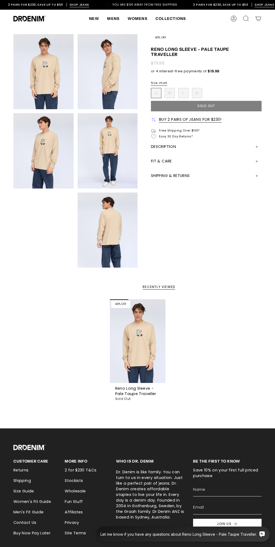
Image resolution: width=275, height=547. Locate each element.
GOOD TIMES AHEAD (138, 328)
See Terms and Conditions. (137, 354)
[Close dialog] (193, 212)
